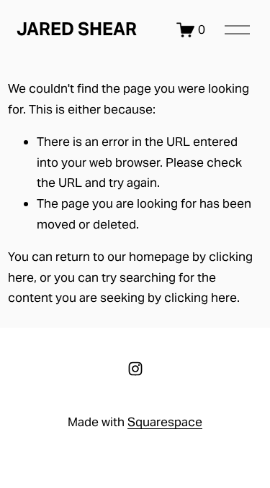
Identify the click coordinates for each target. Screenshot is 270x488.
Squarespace (164, 422)
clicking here (200, 297)
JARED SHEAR (77, 29)
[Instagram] (135, 369)
